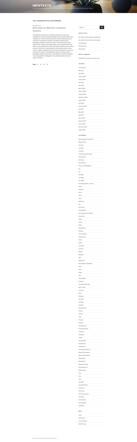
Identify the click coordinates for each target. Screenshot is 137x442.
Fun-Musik (81, 177)
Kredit (80, 239)
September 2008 (83, 97)
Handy (80, 186)
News (80, 266)
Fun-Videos (81, 180)
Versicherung (82, 343)
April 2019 (81, 73)
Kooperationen (82, 237)
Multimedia (81, 260)
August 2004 (82, 129)
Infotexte (42, 5)
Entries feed (82, 418)
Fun (79, 168)
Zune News (81, 388)
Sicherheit (81, 299)
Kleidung (81, 231)
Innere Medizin (82, 210)
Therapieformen (83, 325)
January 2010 (82, 79)
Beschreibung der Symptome (86, 139)
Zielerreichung (82, 370)
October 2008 (82, 94)
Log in (80, 415)
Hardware (81, 189)
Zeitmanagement (83, 367)
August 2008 (82, 100)
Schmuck (81, 290)
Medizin (81, 251)
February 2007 (82, 121)
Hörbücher (81, 201)
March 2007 (82, 118)
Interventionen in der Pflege (86, 213)
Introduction (82, 216)
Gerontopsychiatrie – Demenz (86, 183)
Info (80, 204)
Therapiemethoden (83, 328)
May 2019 (81, 70)
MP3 (80, 257)
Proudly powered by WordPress (49, 438)
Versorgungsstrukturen (84, 349)
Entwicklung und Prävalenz (85, 154)
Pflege (80, 272)
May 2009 (81, 85)
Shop (80, 293)
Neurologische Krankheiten (85, 263)
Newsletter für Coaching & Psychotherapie (89, 40)
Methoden (81, 254)
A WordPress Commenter (85, 58)
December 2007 (83, 106)
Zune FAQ (81, 382)
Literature (81, 248)
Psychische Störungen (84, 284)
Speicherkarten (82, 308)
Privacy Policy (35, 438)
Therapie (81, 319)
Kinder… (81, 225)
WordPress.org (82, 424)
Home (80, 192)
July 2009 (81, 82)
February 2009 (82, 91)
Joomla (80, 222)
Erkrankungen (82, 157)
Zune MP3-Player (83, 385)
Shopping (81, 296)
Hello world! (96, 58)
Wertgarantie (82, 49)
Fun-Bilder (81, 174)
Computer (81, 151)
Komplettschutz (83, 46)
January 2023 (82, 67)
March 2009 (82, 88)
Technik (81, 311)
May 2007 (81, 112)
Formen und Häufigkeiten (85, 165)
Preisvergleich (82, 278)
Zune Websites (82, 402)
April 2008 (81, 103)
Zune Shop (81, 396)
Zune (80, 373)
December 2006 (83, 127)
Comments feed (83, 421)
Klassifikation (82, 228)
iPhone (80, 219)
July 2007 (81, 109)
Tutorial (80, 337)
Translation (81, 331)
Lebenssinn (81, 245)
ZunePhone (82, 405)
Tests (80, 316)
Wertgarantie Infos (83, 364)
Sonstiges (81, 302)
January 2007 (82, 124)
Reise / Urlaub (82, 287)
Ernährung (81, 160)
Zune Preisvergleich (84, 394)
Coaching (81, 145)
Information (82, 207)
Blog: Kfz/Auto (82, 142)
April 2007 (81, 115)
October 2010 (82, 76)
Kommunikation (83, 234)
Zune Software (82, 399)
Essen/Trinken (82, 162)
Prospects (81, 281)
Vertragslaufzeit (83, 43)
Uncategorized (82, 340)
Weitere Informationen (84, 352)
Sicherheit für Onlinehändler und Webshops (89, 37)
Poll (79, 275)
